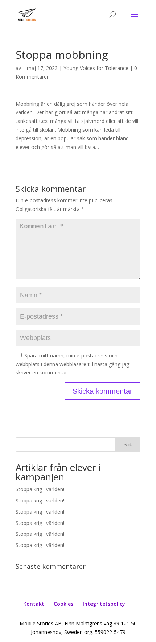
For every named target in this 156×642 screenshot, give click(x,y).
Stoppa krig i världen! (40, 489)
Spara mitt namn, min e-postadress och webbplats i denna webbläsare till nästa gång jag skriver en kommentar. (72, 364)
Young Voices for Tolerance (95, 68)
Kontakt (33, 603)
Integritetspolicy (104, 603)
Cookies (63, 603)
